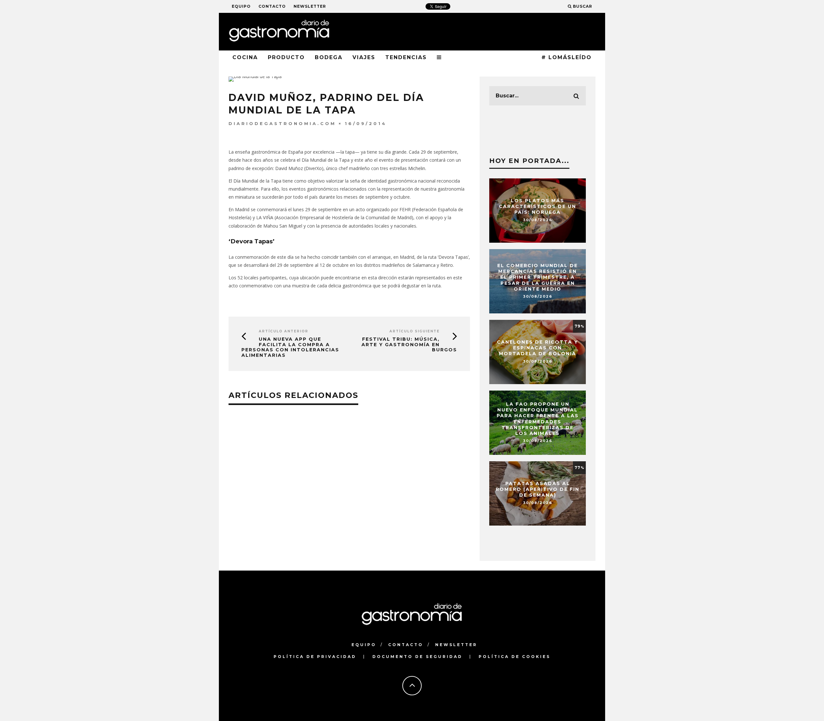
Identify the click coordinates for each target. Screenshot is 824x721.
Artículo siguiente (414, 331)
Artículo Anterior (283, 331)
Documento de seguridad (417, 656)
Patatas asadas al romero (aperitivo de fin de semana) (537, 489)
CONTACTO (272, 6)
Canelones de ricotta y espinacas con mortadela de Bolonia (537, 347)
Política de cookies (514, 656)
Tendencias (406, 57)
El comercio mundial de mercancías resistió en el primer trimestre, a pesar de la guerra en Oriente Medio (537, 277)
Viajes (363, 57)
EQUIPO (241, 6)
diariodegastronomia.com (282, 123)
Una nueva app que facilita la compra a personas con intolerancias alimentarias (290, 347)
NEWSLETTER (310, 6)
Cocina (245, 57)
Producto (286, 57)
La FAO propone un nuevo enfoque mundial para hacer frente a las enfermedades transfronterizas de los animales (538, 418)
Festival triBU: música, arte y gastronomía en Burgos (409, 344)
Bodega (328, 57)
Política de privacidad (315, 656)
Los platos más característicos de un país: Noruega (537, 206)
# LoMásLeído (566, 57)
